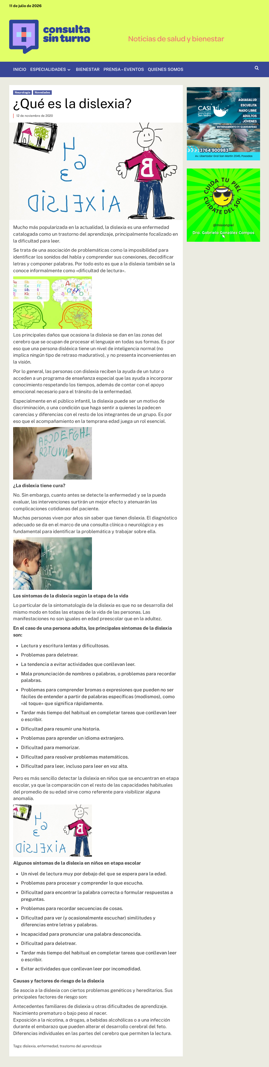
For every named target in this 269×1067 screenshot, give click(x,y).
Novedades (42, 92)
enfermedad (47, 1046)
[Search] (257, 68)
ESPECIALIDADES (48, 69)
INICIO (19, 69)
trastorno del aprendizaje (81, 1046)
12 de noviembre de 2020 (34, 116)
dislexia (29, 1046)
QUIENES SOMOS (165, 69)
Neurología (22, 92)
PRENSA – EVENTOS (124, 69)
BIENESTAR (88, 69)
